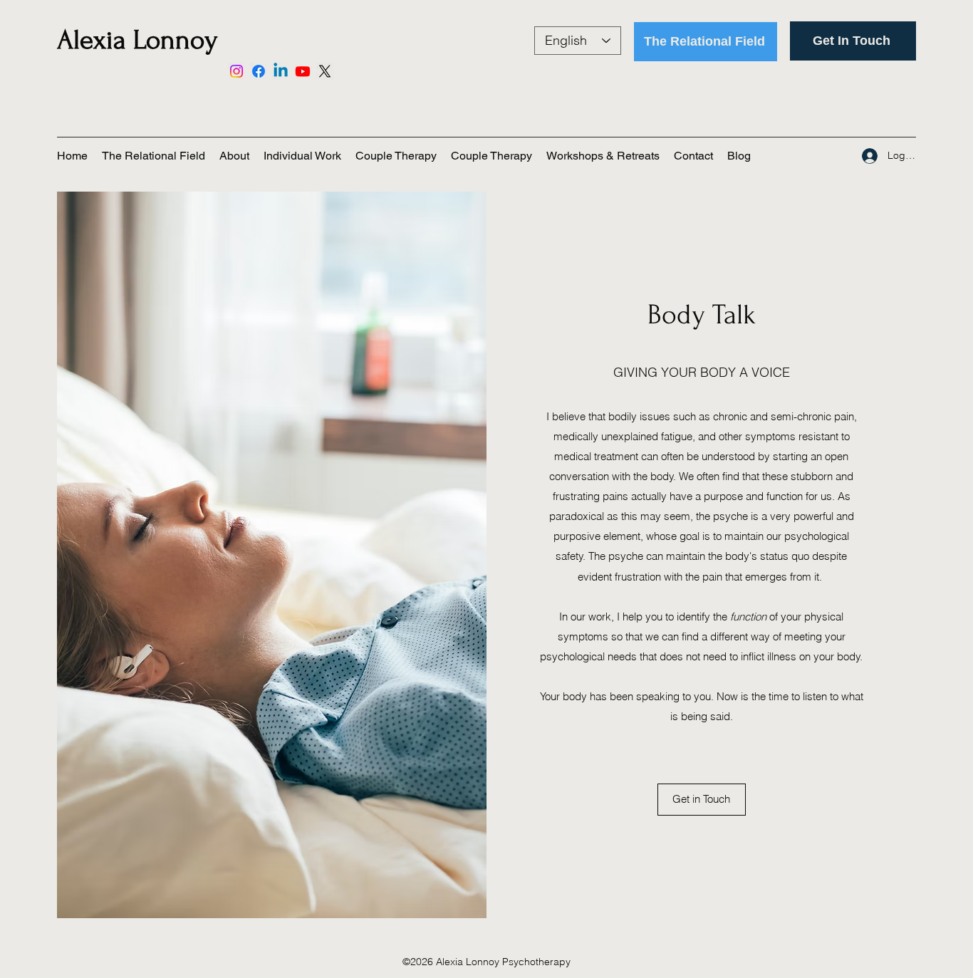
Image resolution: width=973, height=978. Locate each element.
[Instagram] (236, 71)
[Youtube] (302, 71)
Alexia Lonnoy (137, 40)
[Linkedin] (280, 71)
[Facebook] (258, 71)
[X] (324, 71)
